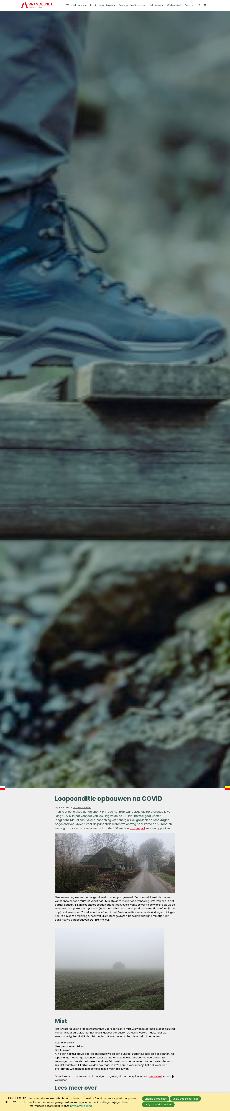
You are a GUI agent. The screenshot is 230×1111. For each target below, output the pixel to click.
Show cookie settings (185, 1099)
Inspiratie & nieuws (101, 5)
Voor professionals (130, 5)
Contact (189, 5)
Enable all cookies (156, 1099)
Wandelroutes (75, 5)
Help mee (155, 5)
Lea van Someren (82, 807)
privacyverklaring (81, 1106)
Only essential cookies (158, 1104)
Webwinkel (174, 5)
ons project (137, 828)
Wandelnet (155, 1076)
